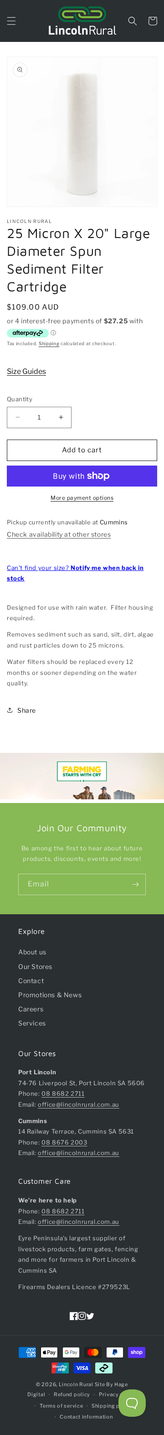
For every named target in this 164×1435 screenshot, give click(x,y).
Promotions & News (50, 995)
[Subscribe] (135, 884)
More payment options (82, 497)
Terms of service (61, 1406)
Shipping (49, 343)
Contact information (86, 1417)
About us (32, 952)
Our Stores (35, 966)
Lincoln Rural (76, 1384)
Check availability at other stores (59, 534)
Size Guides (26, 371)
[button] (11, 21)
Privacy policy (118, 1394)
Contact (31, 980)
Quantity (19, 399)
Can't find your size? (75, 573)
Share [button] (26, 710)
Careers (30, 1009)
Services (32, 1023)
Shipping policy (112, 1406)
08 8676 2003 (64, 1142)
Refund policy (72, 1394)
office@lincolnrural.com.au (78, 1104)
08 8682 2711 (62, 1093)
